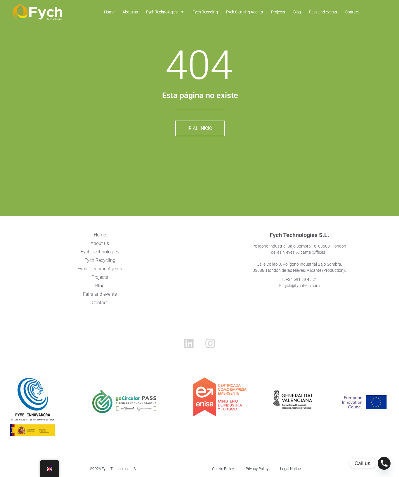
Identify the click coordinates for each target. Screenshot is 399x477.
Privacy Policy (257, 468)
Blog (100, 285)
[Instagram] (210, 343)
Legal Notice (290, 468)
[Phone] (384, 463)
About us (100, 243)
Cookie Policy (223, 468)
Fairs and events (100, 294)
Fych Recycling (99, 260)
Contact (100, 302)
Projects (99, 277)
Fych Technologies (100, 252)
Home (100, 235)
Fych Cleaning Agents (99, 268)
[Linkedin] (188, 343)
